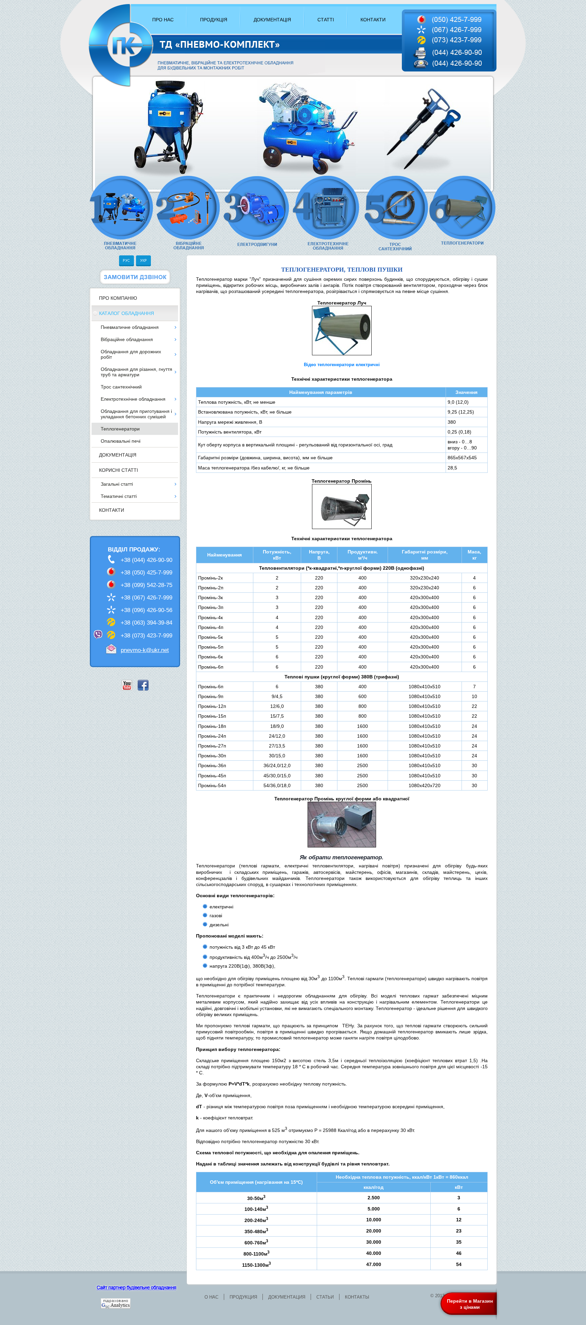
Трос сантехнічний (121, 387)
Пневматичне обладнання (130, 327)
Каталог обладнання (126, 313)
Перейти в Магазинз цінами (470, 1304)
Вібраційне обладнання (127, 339)
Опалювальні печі (120, 441)
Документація (117, 455)
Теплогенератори (120, 429)
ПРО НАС (163, 19)
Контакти (111, 510)
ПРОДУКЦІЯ (213, 19)
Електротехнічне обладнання (133, 399)
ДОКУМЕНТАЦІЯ (272, 19)
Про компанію (118, 298)
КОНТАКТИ (373, 19)
